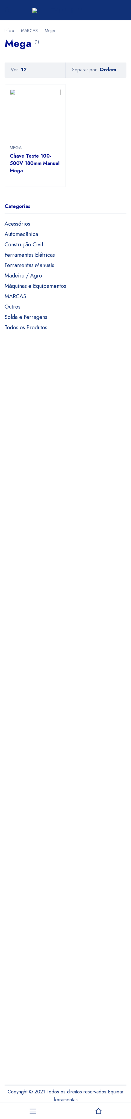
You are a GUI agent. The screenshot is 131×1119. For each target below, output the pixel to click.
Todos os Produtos (26, 327)
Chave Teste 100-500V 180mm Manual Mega (34, 163)
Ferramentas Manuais (29, 265)
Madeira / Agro (23, 276)
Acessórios (17, 224)
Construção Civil (24, 244)
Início (9, 30)
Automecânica (21, 234)
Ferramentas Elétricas (30, 255)
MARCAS (29, 30)
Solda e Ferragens (26, 317)
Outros (12, 307)
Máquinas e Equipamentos (35, 286)
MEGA (16, 148)
